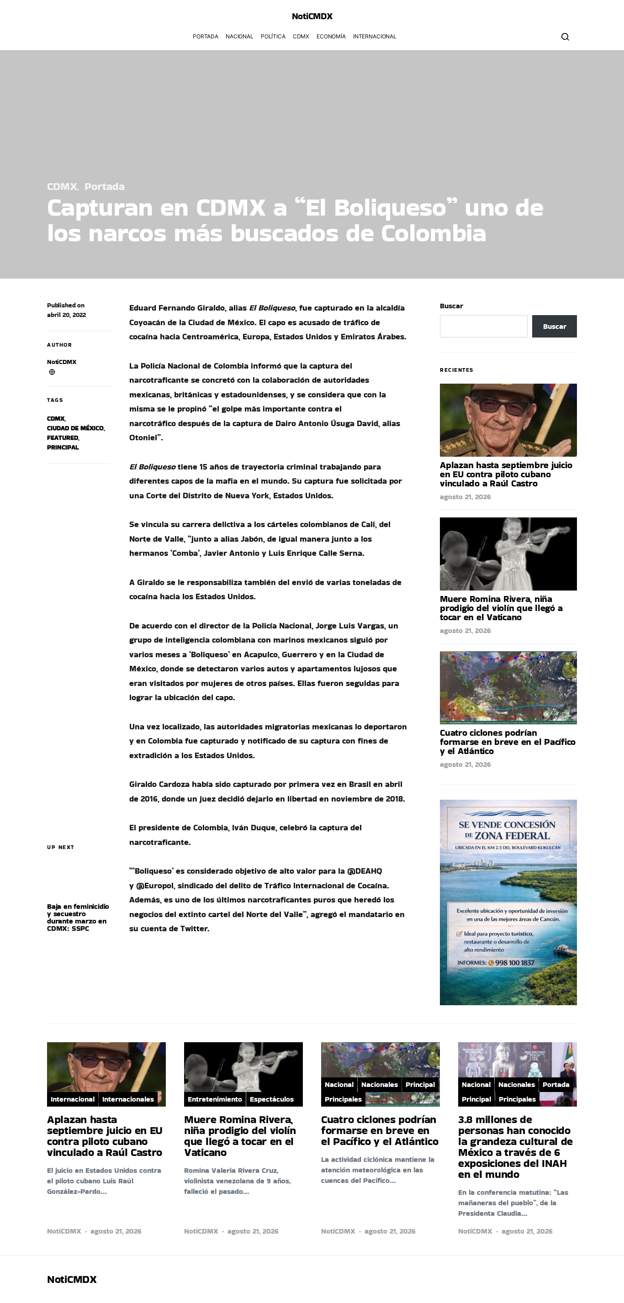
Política (273, 36)
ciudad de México (75, 428)
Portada (205, 36)
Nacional (240, 36)
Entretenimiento (215, 1099)
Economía (331, 36)
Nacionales (379, 1084)
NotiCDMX (61, 361)
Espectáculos (272, 1099)
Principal (63, 447)
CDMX (301, 36)
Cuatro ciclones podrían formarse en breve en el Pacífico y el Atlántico (508, 741)
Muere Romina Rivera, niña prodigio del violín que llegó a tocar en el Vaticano (501, 607)
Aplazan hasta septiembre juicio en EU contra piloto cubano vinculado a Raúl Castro (506, 474)
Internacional (375, 36)
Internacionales (128, 1099)
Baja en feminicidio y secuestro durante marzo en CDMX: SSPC (78, 917)
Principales (343, 1099)
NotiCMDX (312, 16)
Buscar (451, 306)
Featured (62, 437)
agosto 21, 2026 (465, 496)
